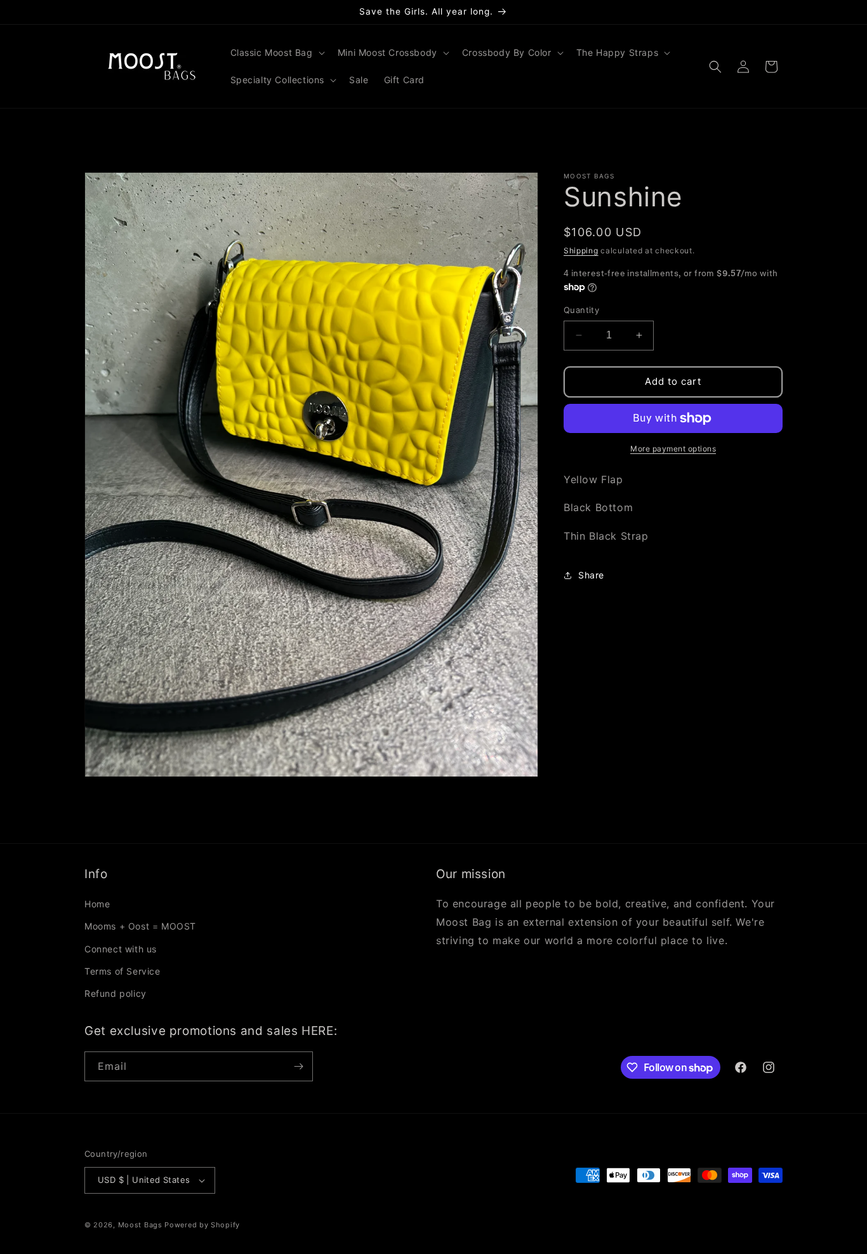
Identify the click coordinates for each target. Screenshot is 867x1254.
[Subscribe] (298, 1066)
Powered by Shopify (202, 1224)
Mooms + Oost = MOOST (140, 926)
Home (97, 903)
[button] (276, 52)
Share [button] (591, 575)
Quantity (581, 310)
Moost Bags (140, 1224)
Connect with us (120, 948)
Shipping (581, 250)
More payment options (673, 448)
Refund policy (115, 993)
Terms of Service (122, 971)
